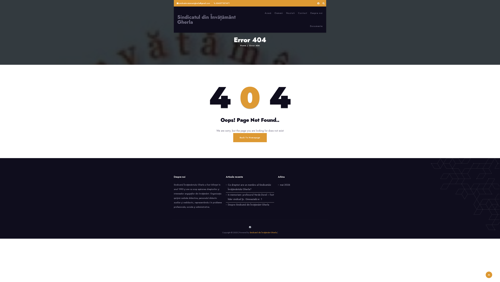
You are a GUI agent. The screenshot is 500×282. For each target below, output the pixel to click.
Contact (302, 13)
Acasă (268, 13)
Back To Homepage (250, 137)
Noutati (290, 13)
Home (243, 45)
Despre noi (316, 13)
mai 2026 (285, 185)
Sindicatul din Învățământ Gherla (206, 20)
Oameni (278, 13)
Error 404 (254, 45)
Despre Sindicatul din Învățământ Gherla (248, 204)
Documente (316, 26)
